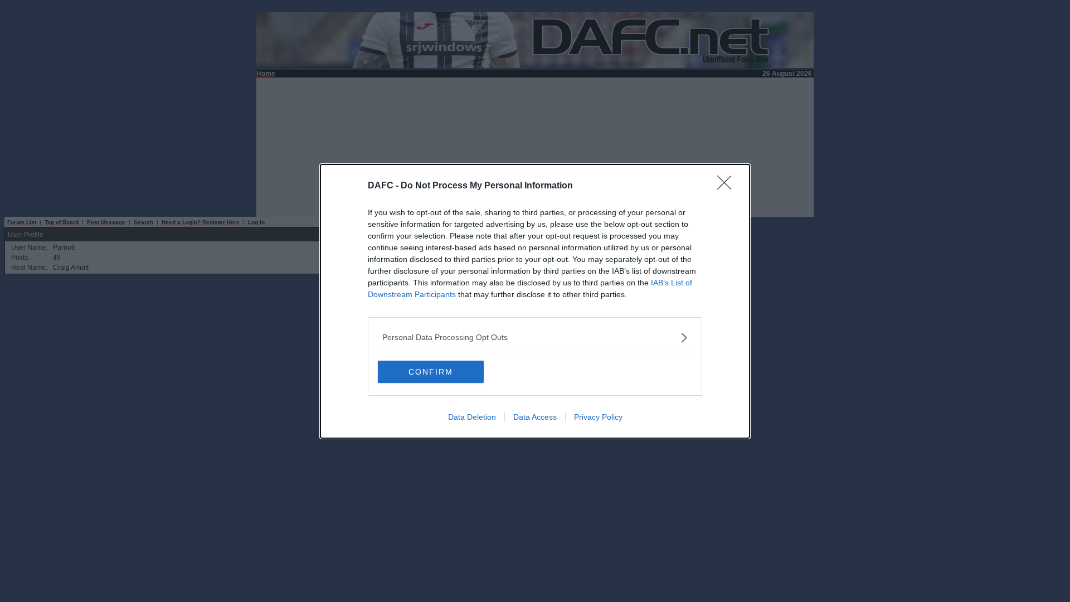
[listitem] (535, 337)
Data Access (535, 416)
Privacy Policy (598, 416)
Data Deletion (472, 416)
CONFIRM (430, 371)
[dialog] (535, 301)
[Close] (727, 186)
